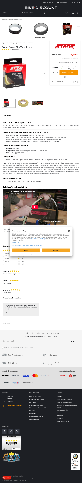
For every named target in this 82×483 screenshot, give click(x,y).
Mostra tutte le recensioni (12, 298)
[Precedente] (3, 73)
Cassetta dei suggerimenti (64, 402)
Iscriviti (73, 341)
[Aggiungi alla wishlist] (65, 77)
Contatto (59, 397)
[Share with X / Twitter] (75, 81)
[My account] (72, 13)
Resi (58, 413)
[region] (41, 28)
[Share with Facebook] (73, 81)
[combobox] (31, 12)
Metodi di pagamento (10, 371)
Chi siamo (32, 411)
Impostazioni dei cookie (36, 405)
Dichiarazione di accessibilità (37, 408)
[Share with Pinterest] (77, 81)
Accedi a (8, 313)
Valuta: (75, 2)
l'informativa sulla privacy (24, 348)
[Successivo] (78, 29)
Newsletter (60, 416)
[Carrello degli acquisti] (78, 13)
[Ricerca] (44, 12)
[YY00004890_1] (24, 73)
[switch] (75, 468)
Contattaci (10, 402)
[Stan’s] (65, 46)
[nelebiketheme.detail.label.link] (15, 29)
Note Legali (32, 402)
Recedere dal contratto (14, 406)
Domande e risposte (10, 397)
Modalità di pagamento (36, 416)
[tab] (7, 115)
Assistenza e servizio (63, 421)
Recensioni (60, 418)
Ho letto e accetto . (19, 348)
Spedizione (32, 413)
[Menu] (79, 454)
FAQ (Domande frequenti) (64, 399)
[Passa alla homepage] (41, 8)
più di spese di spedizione (70, 58)
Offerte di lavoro (34, 419)
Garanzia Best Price (62, 410)
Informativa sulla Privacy (36, 399)
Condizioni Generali (35, 397)
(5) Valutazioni (15, 49)
